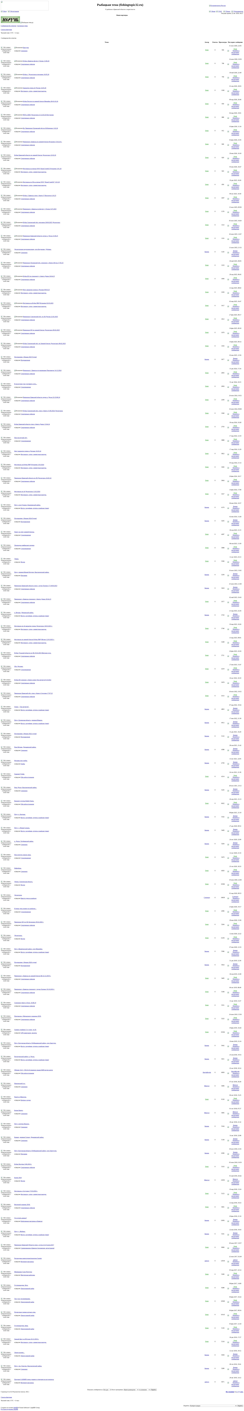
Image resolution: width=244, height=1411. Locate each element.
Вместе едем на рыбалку (29, 898)
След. (241, 1392)
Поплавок (24, 575)
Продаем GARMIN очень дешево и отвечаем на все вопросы (34, 1379)
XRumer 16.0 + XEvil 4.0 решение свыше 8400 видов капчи (33, 1070)
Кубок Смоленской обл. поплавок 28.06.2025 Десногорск (41, 222)
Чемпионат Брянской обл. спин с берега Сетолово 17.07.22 (33, 693)
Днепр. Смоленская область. (23, 881)
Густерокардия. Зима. (21, 1325)
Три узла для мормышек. (22, 1299)
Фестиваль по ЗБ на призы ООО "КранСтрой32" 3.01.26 (41, 182)
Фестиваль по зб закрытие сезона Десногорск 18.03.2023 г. (33, 626)
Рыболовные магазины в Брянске (31, 1221)
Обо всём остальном (27, 777)
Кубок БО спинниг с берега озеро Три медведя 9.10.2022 (32, 680)
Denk (207, 50)
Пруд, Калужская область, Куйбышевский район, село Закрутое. (35, 1043)
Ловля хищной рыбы (27, 1315)
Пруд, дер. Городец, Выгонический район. (28, 1366)
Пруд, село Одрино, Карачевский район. (27, 505)
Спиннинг (24, 51)
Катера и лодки (26, 1100)
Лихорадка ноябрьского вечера (24, 545)
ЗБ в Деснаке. (18, 666)
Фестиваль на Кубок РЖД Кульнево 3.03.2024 (29, 464)
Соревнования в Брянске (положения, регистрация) (37, 1248)
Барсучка (26, 47)
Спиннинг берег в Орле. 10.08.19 (25, 1003)
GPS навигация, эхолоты (29, 1033)
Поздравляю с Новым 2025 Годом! (25, 357)
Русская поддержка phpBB (9, 1409)
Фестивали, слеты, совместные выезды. (34, 91)
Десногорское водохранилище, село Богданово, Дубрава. (32, 249)
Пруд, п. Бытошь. (20, 814)
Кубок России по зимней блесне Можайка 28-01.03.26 (40, 101)
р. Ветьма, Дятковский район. (24, 612)
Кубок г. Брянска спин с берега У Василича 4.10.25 (39, 195)
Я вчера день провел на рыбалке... (25, 908)
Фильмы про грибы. (20, 760)
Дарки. (16, 559)
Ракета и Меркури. (20, 1097)
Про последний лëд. (20, 438)
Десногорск (18, 895)
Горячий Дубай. (19, 774)
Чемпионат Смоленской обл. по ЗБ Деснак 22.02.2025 (40, 316)
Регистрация (14, 11)
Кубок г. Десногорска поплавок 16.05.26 (36, 74)
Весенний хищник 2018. (22, 1204)
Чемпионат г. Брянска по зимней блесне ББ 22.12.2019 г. (32, 976)
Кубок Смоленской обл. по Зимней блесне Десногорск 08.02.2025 (44, 343)
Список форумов (6, 29)
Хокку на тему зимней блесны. (24, 532)
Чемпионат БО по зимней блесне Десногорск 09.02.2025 (41, 330)
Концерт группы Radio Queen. (24, 801)
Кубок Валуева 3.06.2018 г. (23, 1164)
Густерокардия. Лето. (21, 1285)
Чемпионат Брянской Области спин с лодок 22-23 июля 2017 (34, 1245)
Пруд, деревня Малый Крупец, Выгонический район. (31, 572)
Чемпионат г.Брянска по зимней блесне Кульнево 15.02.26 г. (42, 142)
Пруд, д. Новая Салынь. (22, 828)
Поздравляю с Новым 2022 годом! (25, 734)
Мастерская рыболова (28, 1275)
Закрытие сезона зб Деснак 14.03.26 (34, 88)
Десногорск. (18, 935)
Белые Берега (18, 1110)
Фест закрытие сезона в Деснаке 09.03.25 (36, 290)
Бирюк (207, 252)
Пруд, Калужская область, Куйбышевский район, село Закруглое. (35, 1151)
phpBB (15, 1407)
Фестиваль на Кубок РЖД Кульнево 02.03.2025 (38, 303)
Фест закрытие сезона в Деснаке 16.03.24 (27, 451)
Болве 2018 (18, 1177)
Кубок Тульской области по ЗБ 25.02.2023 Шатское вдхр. (32, 653)
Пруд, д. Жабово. (19, 1231)
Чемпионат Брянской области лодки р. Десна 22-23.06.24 (41, 397)
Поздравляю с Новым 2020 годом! (25, 962)
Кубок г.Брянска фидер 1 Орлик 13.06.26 (36, 61)
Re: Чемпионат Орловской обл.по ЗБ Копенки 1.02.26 (40, 128)
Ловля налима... (19, 1352)
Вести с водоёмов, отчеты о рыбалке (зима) (35, 508)
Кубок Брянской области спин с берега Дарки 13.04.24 (32, 424)
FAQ (220, 11)
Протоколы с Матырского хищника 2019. (27, 1016)
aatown (207, 1261)
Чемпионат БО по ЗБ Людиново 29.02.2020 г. (29, 922)
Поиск (228, 11)
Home (213, 11)
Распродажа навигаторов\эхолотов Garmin (28, 1258)
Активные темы (22, 26)
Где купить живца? (20, 1218)
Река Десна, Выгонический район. (25, 787)
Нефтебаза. (17, 868)
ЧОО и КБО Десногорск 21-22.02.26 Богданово (38, 115)
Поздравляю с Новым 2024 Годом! (25, 518)
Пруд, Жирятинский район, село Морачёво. (28, 949)
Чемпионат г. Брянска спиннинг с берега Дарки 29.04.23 (32, 599)
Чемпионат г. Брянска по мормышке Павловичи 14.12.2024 (42, 370)
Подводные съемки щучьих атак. (25, 1312)
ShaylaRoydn (207, 1072)
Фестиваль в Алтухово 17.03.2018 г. (26, 1191)
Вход (5, 11)
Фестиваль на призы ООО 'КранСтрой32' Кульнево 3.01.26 (42, 168)
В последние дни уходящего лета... (25, 384)
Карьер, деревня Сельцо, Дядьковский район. (29, 1137)
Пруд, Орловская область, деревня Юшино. (28, 720)
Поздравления (25, 360)
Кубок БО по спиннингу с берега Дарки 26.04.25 (39, 276)
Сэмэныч (207, 897)
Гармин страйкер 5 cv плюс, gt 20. (25, 1029)
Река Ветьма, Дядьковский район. (25, 747)
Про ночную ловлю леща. (22, 855)
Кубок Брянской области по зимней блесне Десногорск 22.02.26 (35, 155)
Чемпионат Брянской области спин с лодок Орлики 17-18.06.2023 (35, 586)
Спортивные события (28, 64)
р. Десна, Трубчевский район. (24, 841)
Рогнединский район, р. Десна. (24, 1056)
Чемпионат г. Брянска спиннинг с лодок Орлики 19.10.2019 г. (34, 989)
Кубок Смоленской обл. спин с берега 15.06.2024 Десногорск (43, 411)
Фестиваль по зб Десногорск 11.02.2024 (27, 491)
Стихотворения (26, 387)
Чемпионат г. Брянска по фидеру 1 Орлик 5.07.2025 (39, 209)
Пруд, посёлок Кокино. (21, 1124)
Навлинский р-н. (19, 1083)
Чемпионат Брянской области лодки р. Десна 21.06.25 (40, 236)
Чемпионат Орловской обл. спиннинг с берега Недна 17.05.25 (43, 263)
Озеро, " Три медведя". (21, 707)
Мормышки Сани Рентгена (23, 1272)
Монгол (206, 1086)
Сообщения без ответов (8, 26)
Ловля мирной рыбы (27, 1288)
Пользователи (238, 11)
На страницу (230, 1392)
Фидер (23, 562)
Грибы (23, 764)
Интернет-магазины (27, 1261)
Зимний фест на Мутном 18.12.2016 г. (26, 1339)
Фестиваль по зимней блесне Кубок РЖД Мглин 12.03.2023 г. (34, 639)
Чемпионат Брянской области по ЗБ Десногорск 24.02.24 (32, 478)
